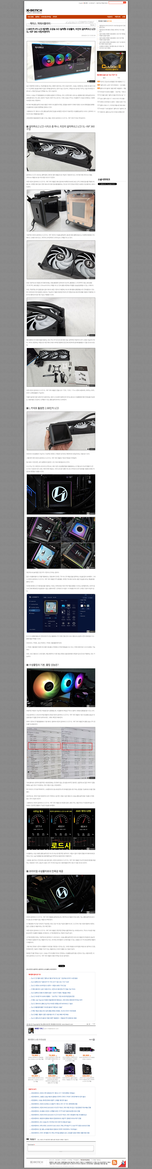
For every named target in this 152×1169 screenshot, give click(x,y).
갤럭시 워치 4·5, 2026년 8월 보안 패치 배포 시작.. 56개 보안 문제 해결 (111, 106)
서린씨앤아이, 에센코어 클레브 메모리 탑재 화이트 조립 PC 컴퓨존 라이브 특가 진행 (55, 1118)
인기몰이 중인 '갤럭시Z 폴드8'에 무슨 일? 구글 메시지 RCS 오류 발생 (111, 95)
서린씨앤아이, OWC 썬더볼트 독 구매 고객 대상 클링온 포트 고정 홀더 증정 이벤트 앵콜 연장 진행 (59, 1133)
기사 (118, 78)
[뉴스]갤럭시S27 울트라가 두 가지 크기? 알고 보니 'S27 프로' (49, 982)
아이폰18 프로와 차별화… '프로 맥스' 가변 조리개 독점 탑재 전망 (112, 92)
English (81, 3)
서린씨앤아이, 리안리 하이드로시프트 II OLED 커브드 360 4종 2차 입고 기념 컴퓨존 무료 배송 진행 (60, 1107)
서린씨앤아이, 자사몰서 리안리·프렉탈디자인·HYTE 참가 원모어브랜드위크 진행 (55, 1111)
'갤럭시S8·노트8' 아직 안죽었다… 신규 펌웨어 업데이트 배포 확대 (111, 85)
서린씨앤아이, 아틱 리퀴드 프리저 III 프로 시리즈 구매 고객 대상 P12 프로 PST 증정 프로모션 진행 (60, 1126)
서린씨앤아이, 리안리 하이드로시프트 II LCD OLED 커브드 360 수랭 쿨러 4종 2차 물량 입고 (58, 1115)
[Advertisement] (88, 9)
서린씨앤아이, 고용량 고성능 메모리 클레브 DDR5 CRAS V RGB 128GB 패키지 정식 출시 (58, 1097)
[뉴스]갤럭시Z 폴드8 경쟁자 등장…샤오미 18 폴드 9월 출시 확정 (50, 993)
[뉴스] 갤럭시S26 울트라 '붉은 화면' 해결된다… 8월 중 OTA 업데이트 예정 (53, 1018)
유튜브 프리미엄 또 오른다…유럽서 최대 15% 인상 (112, 102)
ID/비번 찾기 (92, 3)
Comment (31, 1145)
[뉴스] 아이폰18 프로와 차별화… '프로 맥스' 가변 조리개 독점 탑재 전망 (52, 996)
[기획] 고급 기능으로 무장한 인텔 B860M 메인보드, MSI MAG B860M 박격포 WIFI (56, 1000)
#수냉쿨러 (46, 969)
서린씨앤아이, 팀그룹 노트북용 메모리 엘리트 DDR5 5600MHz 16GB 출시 (53, 1129)
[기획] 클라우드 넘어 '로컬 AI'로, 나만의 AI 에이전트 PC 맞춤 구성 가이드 (52, 989)
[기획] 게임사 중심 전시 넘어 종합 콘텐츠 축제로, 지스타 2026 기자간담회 (53, 1011)
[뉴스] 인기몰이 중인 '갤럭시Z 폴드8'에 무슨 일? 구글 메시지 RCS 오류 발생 (53, 978)
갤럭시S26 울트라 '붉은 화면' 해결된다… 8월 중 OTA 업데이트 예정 (112, 89)
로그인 (86, 3)
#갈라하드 (35, 969)
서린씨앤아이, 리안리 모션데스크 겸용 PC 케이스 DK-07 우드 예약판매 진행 (53, 1104)
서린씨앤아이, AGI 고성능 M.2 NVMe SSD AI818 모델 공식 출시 (50, 1122)
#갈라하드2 (41, 969)
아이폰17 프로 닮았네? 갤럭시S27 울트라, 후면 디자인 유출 (112, 109)
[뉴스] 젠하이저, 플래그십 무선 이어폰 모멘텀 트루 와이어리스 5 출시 (51, 1004)
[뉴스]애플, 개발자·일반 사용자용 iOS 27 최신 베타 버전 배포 (49, 1014)
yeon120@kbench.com (51, 1029)
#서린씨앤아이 (53, 969)
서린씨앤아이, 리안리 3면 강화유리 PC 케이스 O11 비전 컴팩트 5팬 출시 (52, 1093)
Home (92, 25)
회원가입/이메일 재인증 (102, 3)
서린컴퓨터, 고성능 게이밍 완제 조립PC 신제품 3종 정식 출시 (49, 1100)
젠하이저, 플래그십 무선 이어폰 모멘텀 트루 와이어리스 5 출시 (111, 112)
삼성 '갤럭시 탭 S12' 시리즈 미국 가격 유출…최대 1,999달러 (112, 99)
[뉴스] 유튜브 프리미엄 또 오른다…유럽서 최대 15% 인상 (48, 985)
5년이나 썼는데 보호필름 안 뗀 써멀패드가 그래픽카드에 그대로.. (111, 82)
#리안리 (31, 969)
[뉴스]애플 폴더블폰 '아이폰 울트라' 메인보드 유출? (46, 1007)
